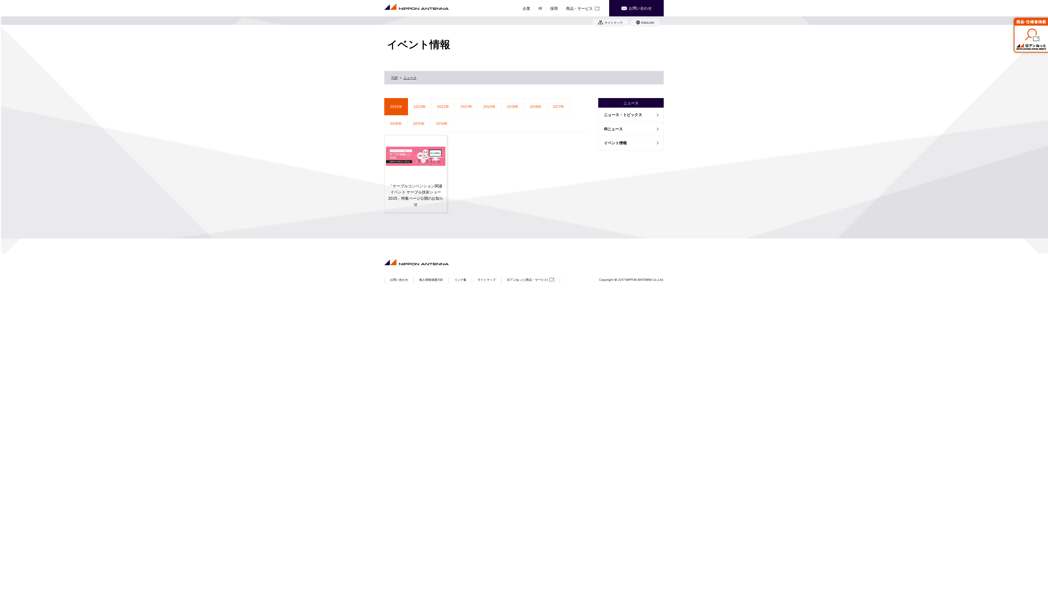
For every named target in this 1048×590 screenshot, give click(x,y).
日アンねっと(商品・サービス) (527, 280)
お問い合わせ (640, 8)
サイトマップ (614, 23)
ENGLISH (647, 23)
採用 (554, 8)
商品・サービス (579, 8)
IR (540, 8)
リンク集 (460, 280)
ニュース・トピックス (623, 114)
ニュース (631, 103)
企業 (526, 8)
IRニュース (613, 128)
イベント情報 (615, 142)
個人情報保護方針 (431, 280)
